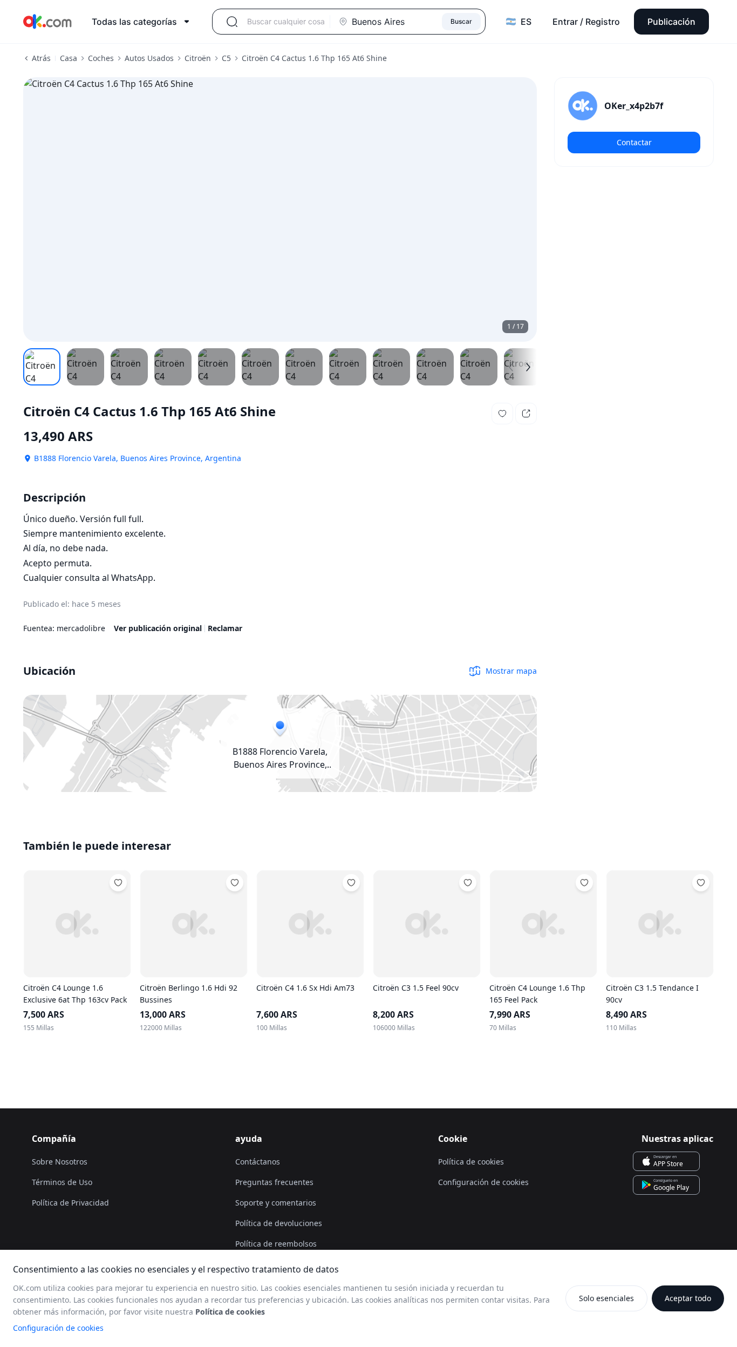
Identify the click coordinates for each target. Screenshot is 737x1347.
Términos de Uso (62, 1182)
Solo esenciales (606, 1298)
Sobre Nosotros (59, 1161)
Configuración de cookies (58, 1328)
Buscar (461, 21)
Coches (101, 58)
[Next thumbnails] (528, 367)
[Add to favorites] (118, 882)
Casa (68, 58)
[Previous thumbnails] (511, 367)
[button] (502, 413)
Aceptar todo (688, 1298)
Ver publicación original (158, 628)
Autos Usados (149, 58)
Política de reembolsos (276, 1243)
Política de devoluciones (278, 1223)
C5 (226, 58)
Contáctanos (257, 1161)
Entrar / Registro (586, 21)
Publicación (671, 21)
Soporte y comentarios (275, 1202)
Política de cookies (471, 1161)
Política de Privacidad (70, 1202)
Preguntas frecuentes (274, 1182)
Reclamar (225, 628)
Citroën (198, 58)
